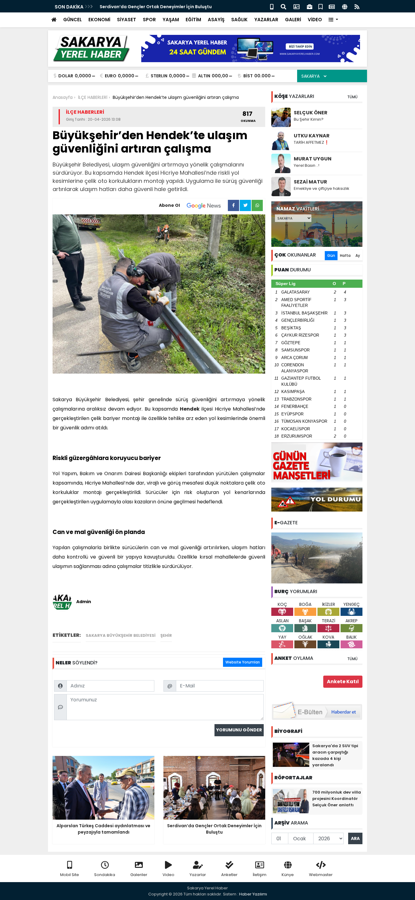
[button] (333, 20)
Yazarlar (198, 875)
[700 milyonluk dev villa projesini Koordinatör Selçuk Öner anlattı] (291, 801)
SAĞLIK (239, 19)
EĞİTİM (193, 19)
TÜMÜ (352, 96)
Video (168, 875)
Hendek (190, 408)
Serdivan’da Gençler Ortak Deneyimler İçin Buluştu (156, 7)
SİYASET (126, 19)
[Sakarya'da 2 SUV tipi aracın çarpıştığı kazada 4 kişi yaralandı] (291, 754)
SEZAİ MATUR (310, 181)
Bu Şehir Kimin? (309, 119)
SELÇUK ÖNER (311, 112)
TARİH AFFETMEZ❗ (311, 142)
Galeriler (138, 875)
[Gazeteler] (332, 6)
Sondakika (104, 875)
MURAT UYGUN (312, 158)
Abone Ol (169, 205)
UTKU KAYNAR (312, 135)
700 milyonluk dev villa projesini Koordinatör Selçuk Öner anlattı (336, 798)
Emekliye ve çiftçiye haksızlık (321, 188)
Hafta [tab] (345, 255)
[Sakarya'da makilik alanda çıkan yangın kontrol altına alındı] (316, 558)
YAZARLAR (266, 19)
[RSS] (357, 6)
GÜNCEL (72, 19)
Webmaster (321, 875)
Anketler (229, 875)
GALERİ (293, 19)
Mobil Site (69, 875)
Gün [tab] (331, 255)
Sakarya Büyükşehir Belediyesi (121, 635)
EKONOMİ (99, 19)
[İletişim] (296, 6)
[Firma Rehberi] (309, 6)
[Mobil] (271, 6)
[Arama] (283, 6)
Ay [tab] (357, 255)
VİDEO (315, 19)
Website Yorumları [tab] (242, 662)
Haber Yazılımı (253, 894)
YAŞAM (171, 19)
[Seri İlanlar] (320, 6)
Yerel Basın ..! (306, 165)
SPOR (149, 19)
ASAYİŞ (216, 19)
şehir (166, 635)
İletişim (259, 875)
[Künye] (344, 6)
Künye (288, 875)
